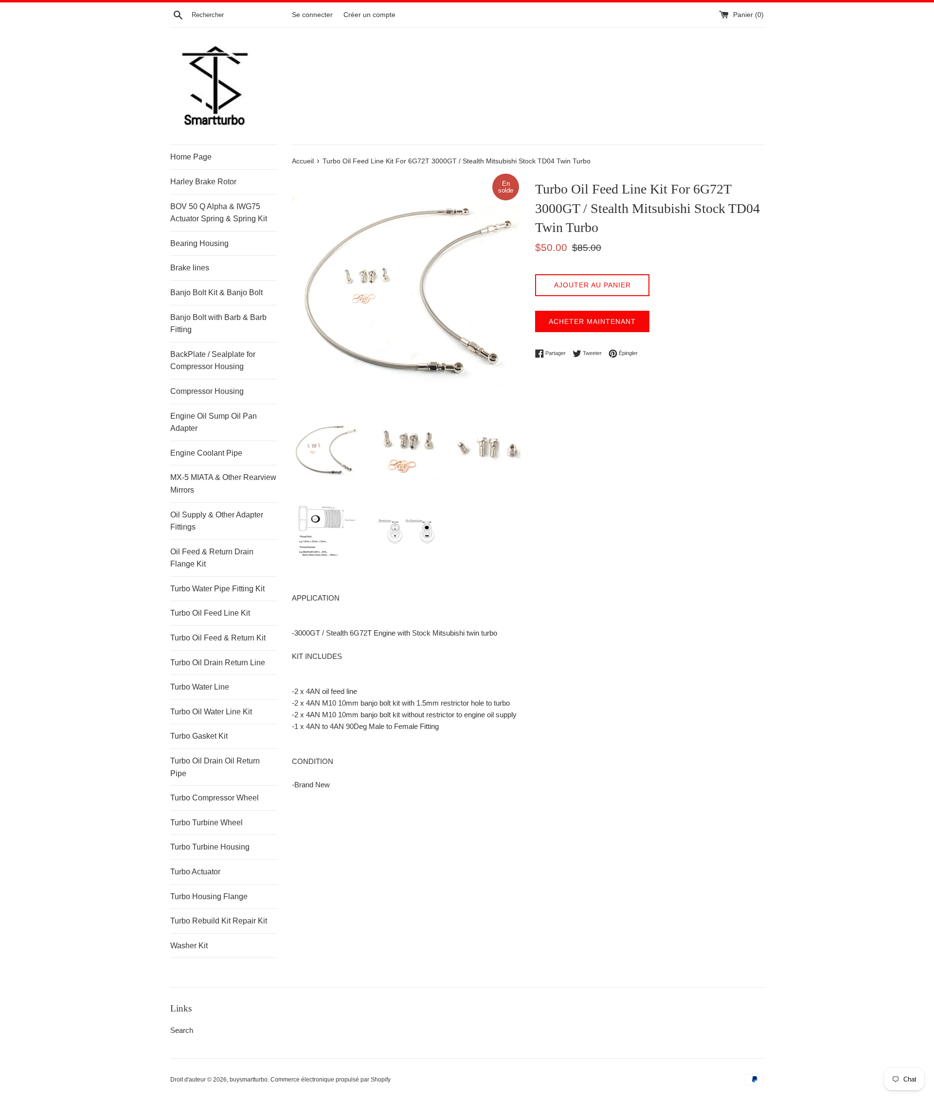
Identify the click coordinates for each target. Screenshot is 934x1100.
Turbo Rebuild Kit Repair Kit (218, 921)
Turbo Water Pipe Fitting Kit (217, 589)
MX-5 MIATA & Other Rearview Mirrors (223, 483)
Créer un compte (369, 14)
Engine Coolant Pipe (206, 453)
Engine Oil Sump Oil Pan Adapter (213, 422)
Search (181, 1030)
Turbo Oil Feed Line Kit (210, 613)
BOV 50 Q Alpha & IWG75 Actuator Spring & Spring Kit (218, 212)
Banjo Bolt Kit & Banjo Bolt (216, 292)
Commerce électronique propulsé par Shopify (330, 1079)
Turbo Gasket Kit (199, 736)
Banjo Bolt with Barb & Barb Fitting (218, 323)
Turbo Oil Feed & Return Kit (218, 638)
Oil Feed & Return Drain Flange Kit (211, 558)
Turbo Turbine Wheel (206, 822)
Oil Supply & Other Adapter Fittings (216, 521)
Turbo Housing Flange (209, 896)
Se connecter (312, 14)
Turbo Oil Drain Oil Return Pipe (215, 767)
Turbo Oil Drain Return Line (217, 662)
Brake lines (189, 268)
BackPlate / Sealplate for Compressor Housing (212, 360)
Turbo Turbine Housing (210, 847)
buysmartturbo (249, 1079)
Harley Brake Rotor (203, 181)
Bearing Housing (199, 243)
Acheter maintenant (592, 321)
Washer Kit (189, 945)
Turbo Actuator (195, 872)
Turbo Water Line (199, 687)
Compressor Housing (207, 391)
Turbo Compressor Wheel (214, 798)
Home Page (191, 157)
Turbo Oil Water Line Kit (211, 712)
